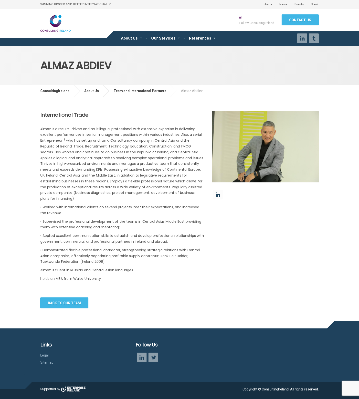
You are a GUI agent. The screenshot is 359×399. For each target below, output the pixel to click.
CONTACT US (300, 20)
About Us (129, 38)
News (283, 4)
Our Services (163, 38)
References (200, 38)
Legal (44, 355)
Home (268, 4)
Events (299, 4)
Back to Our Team (64, 303)
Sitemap (46, 362)
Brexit (315, 4)
